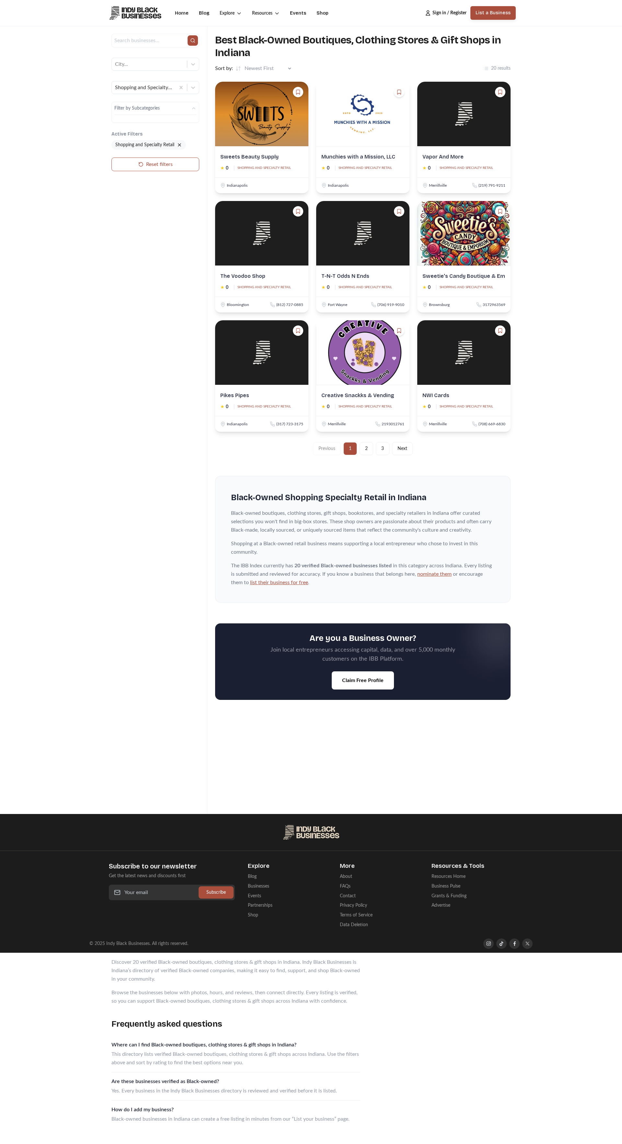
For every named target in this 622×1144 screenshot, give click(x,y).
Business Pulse (446, 886)
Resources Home (449, 876)
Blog (204, 13)
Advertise (441, 905)
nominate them (434, 574)
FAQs (345, 886)
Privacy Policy (353, 905)
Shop (322, 13)
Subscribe (216, 892)
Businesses (258, 886)
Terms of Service (356, 915)
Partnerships (260, 905)
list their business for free (279, 582)
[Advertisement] (363, 760)
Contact (348, 895)
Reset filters (159, 164)
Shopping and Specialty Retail (264, 168)
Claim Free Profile (363, 680)
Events (298, 13)
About (346, 876)
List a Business (493, 13)
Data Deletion (354, 924)
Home (182, 13)
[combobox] (115, 64)
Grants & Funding (449, 895)
